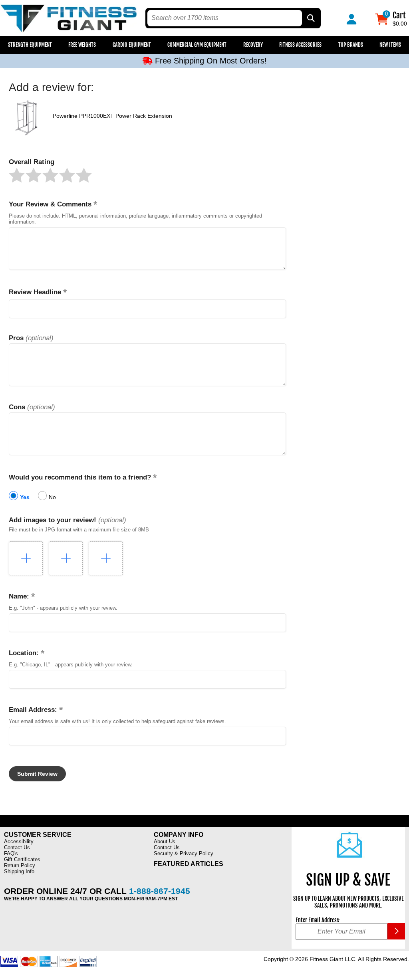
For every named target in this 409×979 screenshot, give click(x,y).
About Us (164, 841)
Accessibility (19, 841)
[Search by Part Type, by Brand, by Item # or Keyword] (310, 18)
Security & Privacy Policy (183, 853)
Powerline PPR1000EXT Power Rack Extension (112, 116)
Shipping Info (19, 871)
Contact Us (17, 847)
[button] (17, 175)
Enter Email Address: (318, 920)
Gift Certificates (22, 859)
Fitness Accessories (300, 45)
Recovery (253, 45)
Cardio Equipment (132, 45)
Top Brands (350, 45)
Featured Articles (188, 863)
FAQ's (11, 853)
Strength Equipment (30, 45)
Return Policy (19, 865)
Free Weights (82, 45)
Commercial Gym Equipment (196, 45)
